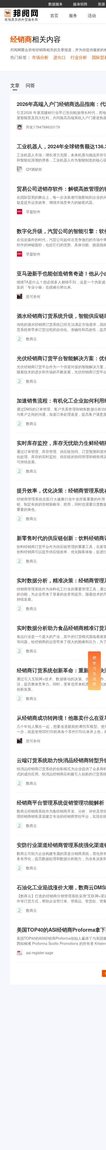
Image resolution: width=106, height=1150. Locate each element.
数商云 (31, 338)
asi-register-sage (39, 952)
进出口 (59, 57)
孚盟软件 (33, 211)
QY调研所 (34, 169)
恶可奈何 (33, 296)
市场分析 (40, 57)
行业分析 (78, 57)
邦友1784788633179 (43, 127)
